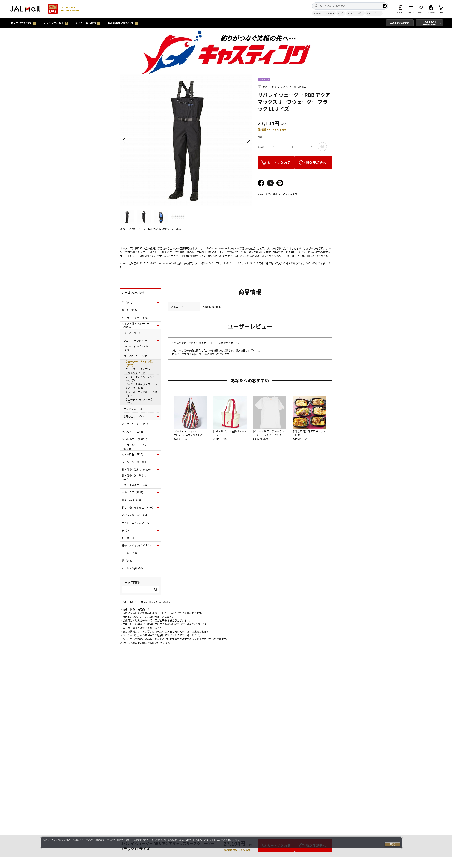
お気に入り (322, 146)
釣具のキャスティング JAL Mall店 (284, 87)
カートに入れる (279, 162)
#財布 (341, 13)
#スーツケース (374, 13)
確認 (392, 844)
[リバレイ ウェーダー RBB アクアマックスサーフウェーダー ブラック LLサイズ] (186, 140)
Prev (124, 140)
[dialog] (221, 842)
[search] (385, 6)
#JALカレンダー (355, 13)
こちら (223, 840)
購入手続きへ (316, 162)
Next (248, 140)
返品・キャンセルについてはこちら (277, 193)
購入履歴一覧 (194, 354)
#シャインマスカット (324, 13)
